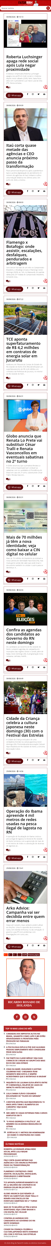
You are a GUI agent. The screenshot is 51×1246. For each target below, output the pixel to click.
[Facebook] (17, 1017)
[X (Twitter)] (34, 1017)
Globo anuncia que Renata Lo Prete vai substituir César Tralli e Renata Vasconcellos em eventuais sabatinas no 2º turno (21, 1197)
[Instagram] (25, 1017)
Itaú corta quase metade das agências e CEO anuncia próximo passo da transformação (20, 1162)
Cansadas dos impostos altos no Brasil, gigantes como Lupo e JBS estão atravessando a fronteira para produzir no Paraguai (25, 1037)
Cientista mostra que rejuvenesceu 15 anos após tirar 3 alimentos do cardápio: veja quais (25, 1104)
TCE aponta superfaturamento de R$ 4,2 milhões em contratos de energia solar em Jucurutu (21, 1185)
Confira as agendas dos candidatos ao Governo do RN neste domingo (19, 1220)
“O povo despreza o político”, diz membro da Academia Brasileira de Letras (24, 1124)
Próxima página (33, 955)
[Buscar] (48, 8)
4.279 (24, 955)
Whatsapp (16, 95)
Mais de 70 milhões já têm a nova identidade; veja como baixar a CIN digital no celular (20, 1209)
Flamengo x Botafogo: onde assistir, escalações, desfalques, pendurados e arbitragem (20, 1173)
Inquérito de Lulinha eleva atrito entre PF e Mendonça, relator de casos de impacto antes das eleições (26, 1085)
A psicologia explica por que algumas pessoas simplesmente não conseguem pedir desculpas (25, 1049)
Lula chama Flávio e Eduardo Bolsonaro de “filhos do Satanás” (23, 1094)
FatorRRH (25, 6)
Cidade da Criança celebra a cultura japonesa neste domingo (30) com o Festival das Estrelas (21, 1231)
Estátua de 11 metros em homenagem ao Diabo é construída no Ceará (26, 1133)
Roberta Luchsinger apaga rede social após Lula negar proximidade (20, 1151)
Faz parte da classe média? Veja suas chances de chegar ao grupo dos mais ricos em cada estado (25, 1060)
